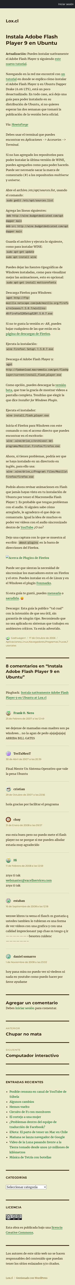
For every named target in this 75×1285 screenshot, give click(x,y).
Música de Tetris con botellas (30, 1157)
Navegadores (37, 641)
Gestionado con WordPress (32, 1278)
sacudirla (12, 598)
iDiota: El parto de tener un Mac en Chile (38, 1132)
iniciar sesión (24, 1008)
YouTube (27, 527)
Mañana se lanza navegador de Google (37, 1137)
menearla (54, 593)
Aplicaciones (13, 641)
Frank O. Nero (23, 713)
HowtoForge (20, 124)
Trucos (62, 641)
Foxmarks (43, 583)
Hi (15, 860)
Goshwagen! (18, 637)
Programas (51, 641)
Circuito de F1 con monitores (30, 1112)
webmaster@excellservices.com (29, 880)
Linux (24, 641)
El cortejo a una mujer (25, 1117)
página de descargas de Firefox (28, 334)
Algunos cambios (21, 1102)
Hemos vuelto (19, 1107)
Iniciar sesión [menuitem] (66, 4)
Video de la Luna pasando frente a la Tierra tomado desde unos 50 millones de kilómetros (39, 1147)
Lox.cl (12, 20)
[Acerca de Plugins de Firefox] (37, 557)
